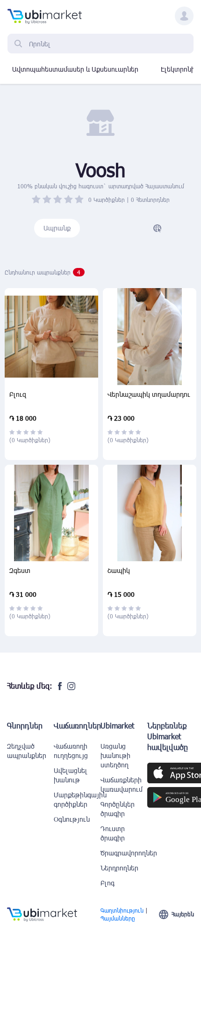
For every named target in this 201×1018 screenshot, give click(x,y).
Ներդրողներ (119, 868)
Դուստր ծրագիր (112, 833)
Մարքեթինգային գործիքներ (77, 799)
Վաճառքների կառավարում (121, 784)
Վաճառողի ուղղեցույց (71, 750)
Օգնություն (72, 819)
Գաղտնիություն (122, 910)
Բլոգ (107, 883)
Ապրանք (57, 228)
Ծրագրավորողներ (123, 853)
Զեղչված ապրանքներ (26, 750)
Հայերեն (183, 914)
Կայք (157, 228)
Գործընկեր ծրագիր (117, 808)
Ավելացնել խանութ (70, 775)
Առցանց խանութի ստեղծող (115, 755)
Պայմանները (117, 918)
